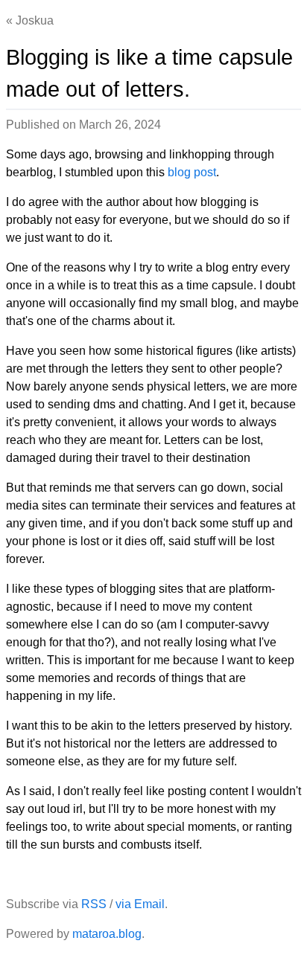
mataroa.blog (107, 933)
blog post (192, 172)
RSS (94, 904)
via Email (140, 904)
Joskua (35, 20)
